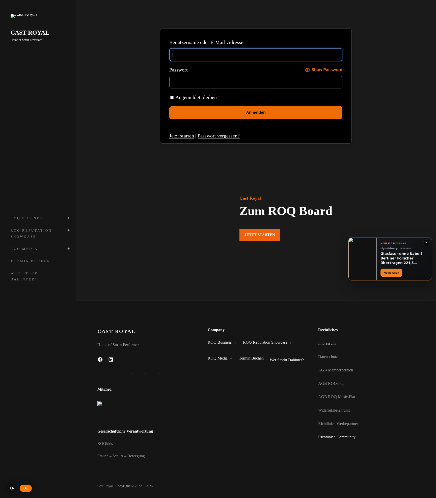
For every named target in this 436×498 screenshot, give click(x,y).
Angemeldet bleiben (195, 97)
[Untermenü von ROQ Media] (230, 358)
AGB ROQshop (331, 383)
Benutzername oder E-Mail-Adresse (206, 42)
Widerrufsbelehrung (334, 410)
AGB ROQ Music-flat (336, 397)
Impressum (327, 343)
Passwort (178, 70)
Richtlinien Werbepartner (338, 423)
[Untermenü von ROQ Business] (234, 342)
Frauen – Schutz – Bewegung (121, 456)
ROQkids (105, 443)
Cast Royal (30, 32)
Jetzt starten (181, 135)
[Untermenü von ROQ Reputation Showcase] (289, 342)
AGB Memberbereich (335, 370)
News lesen (391, 273)
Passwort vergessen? (219, 135)
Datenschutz (328, 356)
